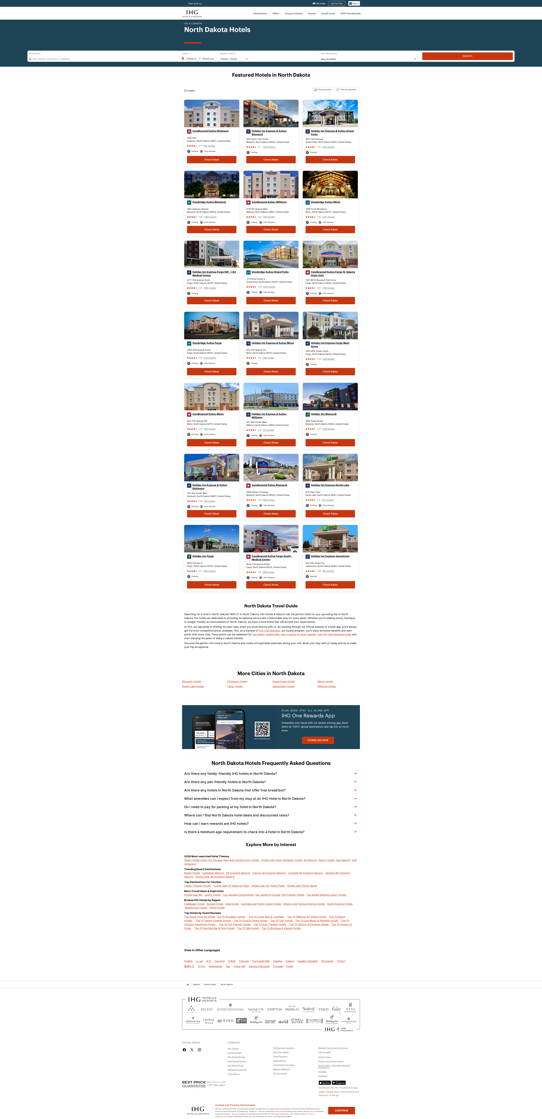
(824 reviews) (328, 571)
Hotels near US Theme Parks (268, 885)
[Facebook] (185, 1049)
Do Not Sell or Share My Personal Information (334, 1066)
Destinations (260, 13)
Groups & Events (294, 13)
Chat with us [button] (195, 3)
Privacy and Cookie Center (331, 1061)
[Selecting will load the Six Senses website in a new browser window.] (191, 1009)
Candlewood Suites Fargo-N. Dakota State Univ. (333, 274)
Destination (34, 54)
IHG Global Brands (236, 1056)
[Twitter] (192, 1049)
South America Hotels (340, 903)
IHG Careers (233, 1048)
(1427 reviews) (328, 147)
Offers (276, 13)
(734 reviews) (328, 500)
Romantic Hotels (292, 860)
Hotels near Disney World (302, 885)
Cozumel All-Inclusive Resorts (305, 873)
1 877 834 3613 (216, 1085)
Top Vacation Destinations (238, 894)
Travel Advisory (280, 1056)
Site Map (322, 1071)
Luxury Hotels (212, 894)
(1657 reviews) (210, 288)
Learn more (326, 1091)
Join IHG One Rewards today (334, 634)
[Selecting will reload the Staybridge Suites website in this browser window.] (314, 1021)
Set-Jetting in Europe (267, 894)
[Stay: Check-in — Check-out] (198, 58)
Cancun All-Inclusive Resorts (269, 873)
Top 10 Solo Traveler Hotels (269, 924)
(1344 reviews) (269, 147)
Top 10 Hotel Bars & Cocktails (266, 916)
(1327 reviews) (269, 287)
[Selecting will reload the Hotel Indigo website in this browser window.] (292, 1009)
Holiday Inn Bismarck (324, 414)
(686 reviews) (269, 500)
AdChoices (323, 1052)
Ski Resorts (310, 860)
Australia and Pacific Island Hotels (261, 903)
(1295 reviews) (328, 288)
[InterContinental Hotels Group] (192, 13)
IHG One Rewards (269, 630)
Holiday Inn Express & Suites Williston (269, 416)
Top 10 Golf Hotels (281, 920)
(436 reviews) (269, 217)
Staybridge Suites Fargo (207, 343)
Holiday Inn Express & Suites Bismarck (269, 133)
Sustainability (279, 1060)
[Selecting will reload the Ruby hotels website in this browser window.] (336, 1009)
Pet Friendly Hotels (293, 894)
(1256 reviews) (328, 359)
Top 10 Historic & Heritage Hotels (309, 924)
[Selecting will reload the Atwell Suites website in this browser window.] (297, 1021)
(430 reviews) (210, 429)
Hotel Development (237, 1061)
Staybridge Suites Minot (325, 202)
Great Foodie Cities (195, 860)
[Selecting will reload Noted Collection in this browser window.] (308, 1009)
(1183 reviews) (328, 429)
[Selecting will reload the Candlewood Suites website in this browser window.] (348, 1021)
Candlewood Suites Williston (269, 202)
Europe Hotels (215, 903)
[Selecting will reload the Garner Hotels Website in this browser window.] (270, 1021)
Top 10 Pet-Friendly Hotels (235, 924)
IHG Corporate (280, 1073)
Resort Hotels (326, 860)
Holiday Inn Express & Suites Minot (273, 343)
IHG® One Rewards (351, 13)
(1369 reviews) (210, 217)
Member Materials (281, 1069)
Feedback (322, 1075)
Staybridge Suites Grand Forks (270, 272)
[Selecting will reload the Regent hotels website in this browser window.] (207, 1009)
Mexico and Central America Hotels (304, 903)
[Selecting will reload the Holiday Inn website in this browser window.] (256, 1021)
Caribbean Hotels (194, 903)
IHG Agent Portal (236, 1065)
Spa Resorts (343, 860)
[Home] (187, 984)
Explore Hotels (235, 1052)
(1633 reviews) (210, 358)
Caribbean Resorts (213, 873)
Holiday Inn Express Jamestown (330, 556)
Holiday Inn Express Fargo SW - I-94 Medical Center (214, 274)
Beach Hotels (192, 873)
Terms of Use (324, 1056)
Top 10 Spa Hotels (248, 928)
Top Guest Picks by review (199, 916)
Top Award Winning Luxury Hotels (326, 894)
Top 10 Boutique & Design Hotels (281, 928)
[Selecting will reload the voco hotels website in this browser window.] (323, 1009)
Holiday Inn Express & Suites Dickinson (209, 487)
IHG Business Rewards (283, 1047)
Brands (312, 13)
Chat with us (234, 1073)
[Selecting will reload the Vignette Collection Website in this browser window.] (256, 1009)
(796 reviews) (209, 501)
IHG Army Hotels (281, 1052)
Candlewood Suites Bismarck (269, 485)
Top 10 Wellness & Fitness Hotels (306, 916)
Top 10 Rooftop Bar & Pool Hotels (214, 928)
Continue (341, 1110)
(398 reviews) (268, 572)
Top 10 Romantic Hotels (231, 916)
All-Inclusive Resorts (238, 873)
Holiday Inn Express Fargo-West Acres (330, 345)
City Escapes (215, 860)
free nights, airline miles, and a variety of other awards (284, 634)
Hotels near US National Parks (231, 885)
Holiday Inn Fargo (203, 556)
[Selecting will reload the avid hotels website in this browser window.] (283, 1021)
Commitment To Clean (283, 1064)
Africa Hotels (217, 907)
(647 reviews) (209, 146)
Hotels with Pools (271, 860)
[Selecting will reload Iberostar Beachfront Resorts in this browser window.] (193, 1021)
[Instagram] (199, 1049)
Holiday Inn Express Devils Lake (330, 485)
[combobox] (104, 59)
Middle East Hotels (196, 907)
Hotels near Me (193, 894)
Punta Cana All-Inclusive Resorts (215, 876)
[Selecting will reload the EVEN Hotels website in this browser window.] (225, 1021)
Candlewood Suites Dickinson (210, 131)
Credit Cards (328, 13)
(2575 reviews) (209, 571)
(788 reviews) (268, 358)
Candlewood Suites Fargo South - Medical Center (272, 558)
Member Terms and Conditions (333, 1047)
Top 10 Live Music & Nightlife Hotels (316, 920)
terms (313, 1111)
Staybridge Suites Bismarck (209, 202)
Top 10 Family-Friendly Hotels (213, 920)
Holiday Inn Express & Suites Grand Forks (332, 133)
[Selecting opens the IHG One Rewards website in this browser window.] (339, 1029)
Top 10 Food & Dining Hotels (250, 920)
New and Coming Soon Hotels (241, 860)
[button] (354, 3)
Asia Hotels (232, 903)
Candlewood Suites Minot (208, 414)
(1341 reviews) (328, 217)
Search (467, 56)
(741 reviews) (268, 430)
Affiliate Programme (237, 1069)
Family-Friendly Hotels (197, 885)
